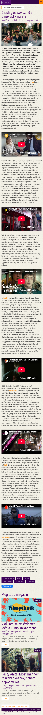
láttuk (5, 298)
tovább (5, 644)
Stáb (3, 706)
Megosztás (8, 586)
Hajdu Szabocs (7, 581)
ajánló (19, 578)
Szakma (38, 709)
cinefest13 (30, 581)
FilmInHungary (25, 709)
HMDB (18, 709)
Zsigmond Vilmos (8, 578)
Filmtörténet (32, 709)
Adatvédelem (24, 706)
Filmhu (14, 709)
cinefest (26, 578)
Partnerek (8, 706)
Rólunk (13, 706)
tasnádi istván (19, 581)
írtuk (32, 82)
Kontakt (18, 706)
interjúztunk (13, 391)
